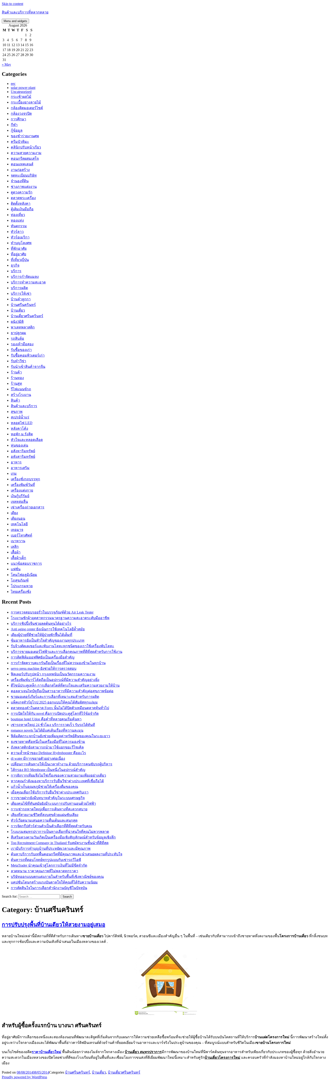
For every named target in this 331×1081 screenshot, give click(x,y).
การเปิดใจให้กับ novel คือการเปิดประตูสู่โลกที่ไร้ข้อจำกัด (55, 713)
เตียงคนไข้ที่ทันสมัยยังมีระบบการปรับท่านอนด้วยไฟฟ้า (53, 803)
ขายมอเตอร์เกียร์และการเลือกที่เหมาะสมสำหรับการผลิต (55, 697)
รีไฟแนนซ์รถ (21, 389)
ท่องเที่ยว (18, 215)
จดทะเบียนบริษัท (24, 175)
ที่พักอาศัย (19, 248)
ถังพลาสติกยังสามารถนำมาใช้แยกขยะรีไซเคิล (47, 747)
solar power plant (23, 88)
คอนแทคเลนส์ (22, 164)
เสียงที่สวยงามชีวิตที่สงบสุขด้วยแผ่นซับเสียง (44, 815)
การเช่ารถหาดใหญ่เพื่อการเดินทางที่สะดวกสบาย (49, 809)
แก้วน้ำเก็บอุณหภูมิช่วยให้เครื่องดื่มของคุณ (44, 787)
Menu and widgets (15, 21)
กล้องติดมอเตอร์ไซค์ (27, 108)
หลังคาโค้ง (19, 428)
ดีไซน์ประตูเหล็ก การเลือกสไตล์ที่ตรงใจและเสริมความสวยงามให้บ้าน (65, 685)
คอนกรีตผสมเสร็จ (25, 158)
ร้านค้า (16, 372)
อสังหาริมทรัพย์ (23, 451)
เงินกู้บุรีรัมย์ (20, 496)
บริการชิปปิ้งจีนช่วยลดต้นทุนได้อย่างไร (41, 623)
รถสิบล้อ (17, 338)
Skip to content (12, 4)
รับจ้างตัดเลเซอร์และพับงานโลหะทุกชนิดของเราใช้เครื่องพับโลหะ (62, 646)
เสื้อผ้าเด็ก (18, 558)
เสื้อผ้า (15, 552)
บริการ (16, 271)
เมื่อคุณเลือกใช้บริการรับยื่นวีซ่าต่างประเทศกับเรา (49, 792)
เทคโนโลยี (19, 524)
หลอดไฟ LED (21, 423)
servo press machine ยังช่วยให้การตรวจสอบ (43, 668)
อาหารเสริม (20, 468)
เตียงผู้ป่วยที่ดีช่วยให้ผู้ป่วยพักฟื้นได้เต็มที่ (41, 635)
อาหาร (16, 462)
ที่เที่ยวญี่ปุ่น (20, 260)
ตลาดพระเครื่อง (23, 198)
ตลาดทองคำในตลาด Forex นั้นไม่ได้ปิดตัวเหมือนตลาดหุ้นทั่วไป (60, 708)
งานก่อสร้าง (20, 170)
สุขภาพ (17, 412)
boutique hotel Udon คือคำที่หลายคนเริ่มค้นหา (46, 719)
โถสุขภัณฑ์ (20, 580)
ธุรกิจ (15, 265)
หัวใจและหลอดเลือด (27, 440)
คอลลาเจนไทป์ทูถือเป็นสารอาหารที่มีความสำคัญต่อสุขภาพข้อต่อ (62, 691)
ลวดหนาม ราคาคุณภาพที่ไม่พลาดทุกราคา (44, 871)
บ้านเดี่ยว (18, 310)
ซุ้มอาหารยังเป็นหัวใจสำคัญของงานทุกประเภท (47, 640)
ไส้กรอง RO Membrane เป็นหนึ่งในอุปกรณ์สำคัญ (48, 770)
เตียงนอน (18, 518)
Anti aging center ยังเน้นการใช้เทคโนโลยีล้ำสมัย (48, 629)
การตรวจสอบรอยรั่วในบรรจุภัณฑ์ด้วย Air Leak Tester (52, 612)
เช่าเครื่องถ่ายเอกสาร (27, 507)
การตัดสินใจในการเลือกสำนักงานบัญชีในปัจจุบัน (49, 888)
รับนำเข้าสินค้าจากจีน (28, 367)
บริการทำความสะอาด (28, 282)
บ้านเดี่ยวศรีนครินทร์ (27, 316)
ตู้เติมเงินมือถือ (22, 209)
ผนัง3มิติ (17, 322)
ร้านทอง (17, 378)
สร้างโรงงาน (21, 395)
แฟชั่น (15, 569)
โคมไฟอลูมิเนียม (24, 575)
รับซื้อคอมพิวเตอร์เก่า (28, 355)
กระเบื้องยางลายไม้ (26, 102)
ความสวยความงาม (26, 153)
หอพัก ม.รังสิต (22, 434)
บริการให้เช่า (21, 293)
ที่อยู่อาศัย (18, 254)
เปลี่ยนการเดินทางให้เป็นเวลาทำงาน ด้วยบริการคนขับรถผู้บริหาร (61, 764)
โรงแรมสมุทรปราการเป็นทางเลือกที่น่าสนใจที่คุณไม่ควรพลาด (60, 832)
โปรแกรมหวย (22, 586)
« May (6, 64)
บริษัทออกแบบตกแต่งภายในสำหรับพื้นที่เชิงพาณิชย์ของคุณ (57, 877)
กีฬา (14, 125)
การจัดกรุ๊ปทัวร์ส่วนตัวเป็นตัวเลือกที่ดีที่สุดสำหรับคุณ (51, 826)
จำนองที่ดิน (20, 181)
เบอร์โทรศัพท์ (21, 535)
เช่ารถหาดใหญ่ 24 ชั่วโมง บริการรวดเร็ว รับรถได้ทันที (53, 725)
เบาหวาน (18, 541)
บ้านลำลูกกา (21, 299)
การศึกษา (18, 119)
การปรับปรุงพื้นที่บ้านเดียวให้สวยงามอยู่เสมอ (53, 925)
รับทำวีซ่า (18, 361)
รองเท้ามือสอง (22, 344)
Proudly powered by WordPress (24, 1077)
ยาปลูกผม (18, 333)
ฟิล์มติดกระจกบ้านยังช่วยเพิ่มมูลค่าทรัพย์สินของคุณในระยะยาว (60, 736)
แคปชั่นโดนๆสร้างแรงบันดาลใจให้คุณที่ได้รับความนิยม (54, 882)
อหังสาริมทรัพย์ (23, 456)
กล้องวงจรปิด (21, 113)
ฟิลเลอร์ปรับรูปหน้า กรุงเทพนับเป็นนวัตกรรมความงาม (53, 674)
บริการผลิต (19, 288)
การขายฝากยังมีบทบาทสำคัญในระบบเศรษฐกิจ (48, 798)
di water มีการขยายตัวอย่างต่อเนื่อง (38, 758)
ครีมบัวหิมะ (20, 142)
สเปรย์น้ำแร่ (20, 417)
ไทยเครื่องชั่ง (21, 591)
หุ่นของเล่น (19, 445)
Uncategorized (21, 92)
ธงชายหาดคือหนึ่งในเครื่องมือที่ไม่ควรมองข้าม (48, 742)
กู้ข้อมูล (17, 130)
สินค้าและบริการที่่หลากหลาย (25, 12)
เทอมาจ (17, 530)
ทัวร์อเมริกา (20, 237)
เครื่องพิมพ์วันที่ (23, 485)
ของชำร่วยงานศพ (25, 136)
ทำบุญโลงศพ (21, 243)
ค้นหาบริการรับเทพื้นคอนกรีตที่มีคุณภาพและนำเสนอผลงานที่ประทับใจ (66, 854)
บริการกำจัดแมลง (25, 277)
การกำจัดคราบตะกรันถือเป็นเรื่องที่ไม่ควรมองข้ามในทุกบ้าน (58, 663)
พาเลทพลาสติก (23, 327)
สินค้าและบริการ (24, 406)
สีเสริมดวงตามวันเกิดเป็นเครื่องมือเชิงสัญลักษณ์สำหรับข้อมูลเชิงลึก (63, 837)
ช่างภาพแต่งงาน (24, 187)
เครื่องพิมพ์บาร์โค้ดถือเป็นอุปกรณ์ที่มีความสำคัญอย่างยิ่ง (55, 680)
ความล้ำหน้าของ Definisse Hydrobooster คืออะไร (48, 753)
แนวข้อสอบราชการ (26, 563)
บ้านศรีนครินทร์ (23, 305)
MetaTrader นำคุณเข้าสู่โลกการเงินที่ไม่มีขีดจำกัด (49, 865)
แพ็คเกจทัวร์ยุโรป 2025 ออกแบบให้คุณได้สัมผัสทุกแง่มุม (54, 702)
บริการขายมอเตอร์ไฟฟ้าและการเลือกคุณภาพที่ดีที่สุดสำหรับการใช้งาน (66, 652)
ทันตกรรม (19, 226)
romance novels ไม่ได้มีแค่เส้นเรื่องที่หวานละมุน (47, 730)
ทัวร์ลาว (17, 232)
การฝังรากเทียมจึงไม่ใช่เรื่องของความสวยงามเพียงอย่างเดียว (58, 775)
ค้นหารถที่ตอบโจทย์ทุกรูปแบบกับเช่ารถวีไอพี (46, 860)
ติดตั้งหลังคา (20, 203)
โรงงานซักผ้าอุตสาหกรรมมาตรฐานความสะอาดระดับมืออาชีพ (60, 618)
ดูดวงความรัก (21, 192)
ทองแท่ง (17, 220)
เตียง (14, 513)
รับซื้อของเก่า (21, 350)
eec (13, 83)
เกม (14, 473)
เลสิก (15, 546)
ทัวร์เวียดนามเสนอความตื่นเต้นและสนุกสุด (44, 820)
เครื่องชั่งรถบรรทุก (25, 479)
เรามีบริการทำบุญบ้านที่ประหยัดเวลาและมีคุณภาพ (51, 848)
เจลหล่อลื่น (19, 501)
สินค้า (15, 400)
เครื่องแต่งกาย (22, 490)
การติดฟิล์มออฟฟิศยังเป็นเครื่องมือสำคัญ (43, 657)
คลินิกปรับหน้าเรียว (26, 147)
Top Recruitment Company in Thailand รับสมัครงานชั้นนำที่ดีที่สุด (60, 843)
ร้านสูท (16, 383)
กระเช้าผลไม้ (21, 97)
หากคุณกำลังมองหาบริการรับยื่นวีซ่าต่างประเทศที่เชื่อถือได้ (57, 781)
